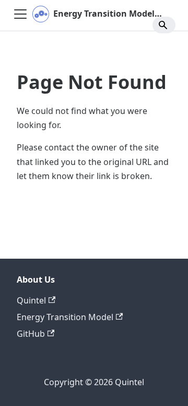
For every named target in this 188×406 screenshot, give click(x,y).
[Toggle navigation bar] (20, 14)
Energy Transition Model (65, 317)
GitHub (31, 333)
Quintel (31, 300)
